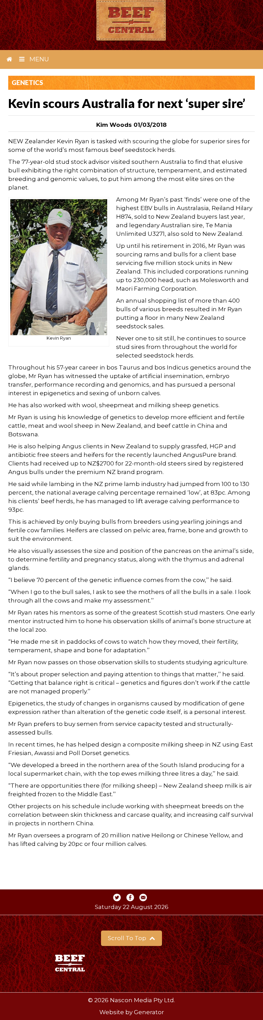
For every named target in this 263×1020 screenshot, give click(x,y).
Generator (149, 1012)
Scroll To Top (128, 938)
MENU (38, 59)
